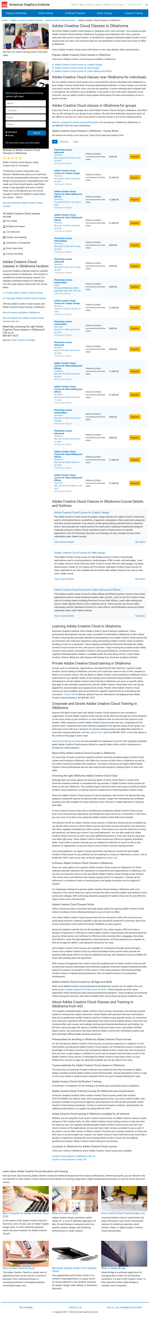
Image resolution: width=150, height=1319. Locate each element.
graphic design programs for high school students (82, 989)
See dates (140, 542)
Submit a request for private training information (75, 122)
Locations (97, 5)
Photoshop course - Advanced (63, 151)
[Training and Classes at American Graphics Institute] (5, 4)
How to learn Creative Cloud (18, 1268)
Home (5, 20)
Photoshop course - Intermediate (63, 239)
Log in (121, 5)
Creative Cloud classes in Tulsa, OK (69, 1159)
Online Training (45, 13)
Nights (76, 142)
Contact (89, 5)
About (82, 5)
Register (135, 156)
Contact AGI (69, 694)
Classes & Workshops (16, 13)
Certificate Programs (75, 13)
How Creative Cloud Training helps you (123, 1213)
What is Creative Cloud (65, 1213)
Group (11, 135)
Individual (12, 132)
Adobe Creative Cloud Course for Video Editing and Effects (83, 71)
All (55, 142)
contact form (96, 732)
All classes (107, 5)
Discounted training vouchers (66, 741)
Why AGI (74, 5)
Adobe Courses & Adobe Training (26, 20)
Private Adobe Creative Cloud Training (24, 293)
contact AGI (111, 857)
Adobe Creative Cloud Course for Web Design (77, 68)
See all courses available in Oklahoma (21, 312)
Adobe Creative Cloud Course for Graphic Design (78, 64)
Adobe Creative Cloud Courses (60, 20)
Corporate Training (134, 13)
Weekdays (64, 142)
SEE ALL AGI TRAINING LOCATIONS (124, 1307)
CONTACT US (75, 1307)
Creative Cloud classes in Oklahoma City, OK (73, 1156)
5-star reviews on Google (23, 340)
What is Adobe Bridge (113, 1268)
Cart (115, 5)
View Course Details (64, 542)
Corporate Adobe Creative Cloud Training (25, 298)
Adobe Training (104, 13)
